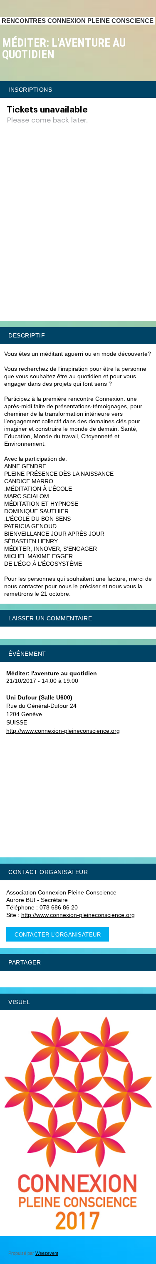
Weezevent (46, 1253)
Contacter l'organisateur (58, 935)
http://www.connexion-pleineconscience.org (63, 730)
